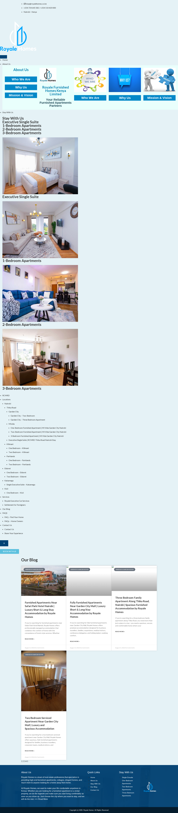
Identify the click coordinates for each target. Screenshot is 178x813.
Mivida (12, 424)
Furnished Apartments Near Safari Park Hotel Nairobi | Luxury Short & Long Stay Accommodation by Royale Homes (41, 609)
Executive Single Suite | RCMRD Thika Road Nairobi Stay (32, 440)
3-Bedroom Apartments (21, 133)
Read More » (29, 639)
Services (5, 497)
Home (5, 60)
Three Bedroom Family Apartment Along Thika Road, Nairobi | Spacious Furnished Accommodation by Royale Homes (132, 604)
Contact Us (7, 525)
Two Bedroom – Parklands (20, 464)
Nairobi (7, 403)
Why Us (21, 87)
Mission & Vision (21, 95)
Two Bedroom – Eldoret (16, 476)
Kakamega (8, 480)
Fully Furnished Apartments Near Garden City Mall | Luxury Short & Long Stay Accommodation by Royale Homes (87, 609)
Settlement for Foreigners (15, 505)
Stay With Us (7, 112)
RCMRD (6, 395)
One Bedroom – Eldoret (16, 472)
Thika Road (11, 407)
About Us (6, 64)
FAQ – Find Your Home (13, 517)
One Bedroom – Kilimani (19, 448)
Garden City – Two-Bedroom (23, 416)
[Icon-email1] (125, 5)
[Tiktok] (112, 5)
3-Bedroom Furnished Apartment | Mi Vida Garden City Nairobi (37, 436)
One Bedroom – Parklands (19, 460)
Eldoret (7, 468)
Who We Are (21, 79)
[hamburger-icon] (3, 57)
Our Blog (6, 509)
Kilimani (10, 444)
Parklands (11, 456)
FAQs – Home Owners (13, 521)
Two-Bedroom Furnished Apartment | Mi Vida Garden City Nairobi (38, 432)
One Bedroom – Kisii (15, 493)
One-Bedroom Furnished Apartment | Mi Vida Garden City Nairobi (38, 428)
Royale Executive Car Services (16, 501)
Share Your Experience (13, 533)
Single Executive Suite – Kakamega (21, 484)
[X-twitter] (100, 5)
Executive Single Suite (20, 122)
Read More (43, 799)
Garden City (14, 411)
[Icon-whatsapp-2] (119, 5)
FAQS (4, 513)
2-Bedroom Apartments (21, 129)
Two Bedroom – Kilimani (19, 452)
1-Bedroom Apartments (21, 125)
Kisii (6, 489)
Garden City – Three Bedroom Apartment (28, 420)
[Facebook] (93, 5)
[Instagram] (106, 5)
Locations (6, 399)
